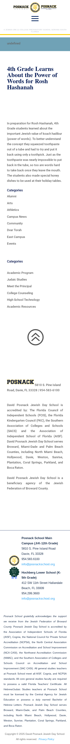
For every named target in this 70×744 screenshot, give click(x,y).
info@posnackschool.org (38, 564)
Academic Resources (21, 306)
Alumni (11, 196)
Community (15, 223)
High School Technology (23, 299)
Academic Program (20, 273)
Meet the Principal (19, 286)
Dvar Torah (14, 230)
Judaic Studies (17, 279)
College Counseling (20, 293)
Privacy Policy (46, 739)
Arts (10, 203)
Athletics (13, 210)
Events (11, 243)
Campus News (17, 216)
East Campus (16, 237)
